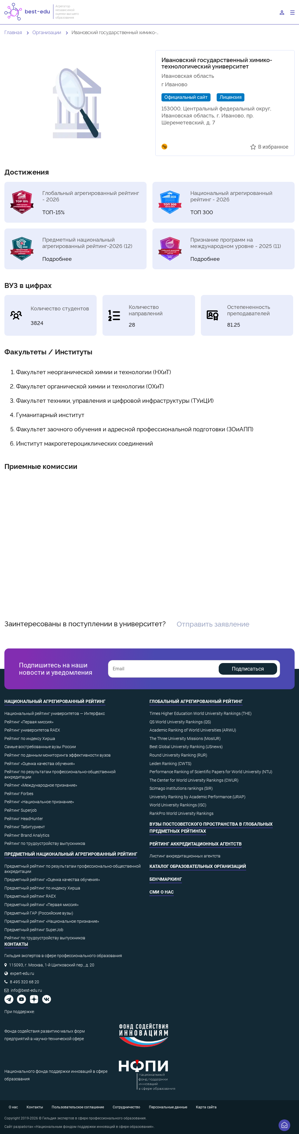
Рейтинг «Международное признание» (40, 785)
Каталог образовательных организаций (198, 866)
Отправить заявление (213, 623)
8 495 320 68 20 (24, 982)
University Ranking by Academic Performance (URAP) (198, 796)
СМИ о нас (162, 892)
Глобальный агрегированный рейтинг (196, 701)
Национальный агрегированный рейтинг (54, 701)
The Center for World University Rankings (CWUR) (194, 780)
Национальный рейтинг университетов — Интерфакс (54, 713)
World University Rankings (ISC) (178, 805)
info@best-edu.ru (26, 990)
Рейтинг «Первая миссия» (28, 722)
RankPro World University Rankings (181, 813)
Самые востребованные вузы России (40, 746)
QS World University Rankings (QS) (180, 722)
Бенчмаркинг (166, 879)
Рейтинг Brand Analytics (26, 835)
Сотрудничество (126, 1107)
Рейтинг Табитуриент (24, 826)
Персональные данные (168, 1107)
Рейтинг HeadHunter (23, 818)
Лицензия (230, 97)
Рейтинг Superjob (20, 810)
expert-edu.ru (22, 973)
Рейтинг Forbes (18, 793)
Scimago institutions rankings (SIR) (181, 788)
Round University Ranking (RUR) (178, 755)
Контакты (35, 1107)
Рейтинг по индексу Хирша (29, 738)
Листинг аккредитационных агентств (185, 856)
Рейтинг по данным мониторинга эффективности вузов (57, 755)
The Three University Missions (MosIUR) (185, 738)
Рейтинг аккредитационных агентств (196, 844)
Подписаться (248, 669)
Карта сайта (206, 1107)
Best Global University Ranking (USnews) (186, 746)
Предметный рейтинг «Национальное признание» (51, 921)
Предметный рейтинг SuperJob (33, 929)
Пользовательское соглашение (78, 1107)
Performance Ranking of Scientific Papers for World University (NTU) (211, 771)
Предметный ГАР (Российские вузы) (38, 913)
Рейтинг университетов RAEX (32, 730)
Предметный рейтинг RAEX (30, 896)
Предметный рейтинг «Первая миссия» (41, 904)
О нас (13, 1107)
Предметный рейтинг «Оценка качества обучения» (52, 879)
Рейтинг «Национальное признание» (39, 801)
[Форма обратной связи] (284, 1125)
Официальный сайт (186, 97)
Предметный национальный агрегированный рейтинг (70, 854)
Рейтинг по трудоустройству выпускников (44, 843)
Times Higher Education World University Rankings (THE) (201, 713)
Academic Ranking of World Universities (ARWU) (193, 730)
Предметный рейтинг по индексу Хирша (42, 888)
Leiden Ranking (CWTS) (171, 763)
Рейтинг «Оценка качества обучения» (39, 763)
